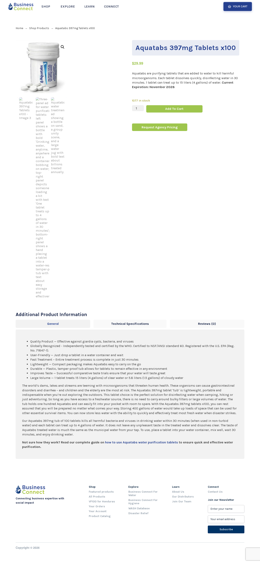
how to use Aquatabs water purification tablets (141, 442)
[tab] (53, 324)
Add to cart (174, 109)
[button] (45, 6)
